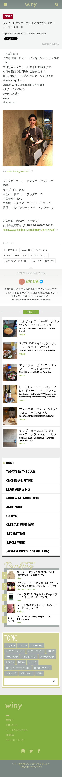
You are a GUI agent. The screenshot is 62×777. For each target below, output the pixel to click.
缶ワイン (10, 662)
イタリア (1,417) (11, 255)
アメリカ (23, 645)
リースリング (12, 656)
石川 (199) (37, 261)
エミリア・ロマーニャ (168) (35, 255)
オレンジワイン (29, 656)
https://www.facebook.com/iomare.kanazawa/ (28, 229)
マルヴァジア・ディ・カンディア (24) (17, 261)
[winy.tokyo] (31, 4)
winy (19, 578)
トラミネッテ (26, 673)
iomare (22, 334)
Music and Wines (18, 489)
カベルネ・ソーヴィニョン (18, 668)
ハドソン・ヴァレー (15, 651)
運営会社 (10, 720)
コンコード (11, 673)
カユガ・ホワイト (42, 668)
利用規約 (10, 735)
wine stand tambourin (26, 589)
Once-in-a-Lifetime (19, 480)
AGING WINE (14, 507)
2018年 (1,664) (10, 250)
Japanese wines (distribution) (27, 551)
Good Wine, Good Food (22, 498)
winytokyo (10, 645)
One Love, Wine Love (20, 524)
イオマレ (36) (41, 250)
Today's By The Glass (21, 471)
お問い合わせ (12, 725)
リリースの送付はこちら (17, 730)
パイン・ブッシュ (36, 651)
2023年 (21, 662)
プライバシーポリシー (16, 740)
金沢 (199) (49, 261)
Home (10, 462)
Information (15, 533)
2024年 (51, 651)
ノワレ (39, 673)
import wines (16, 542)
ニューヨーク (37, 645)
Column (11, 515)
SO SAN (20, 611)
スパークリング (47, 656)
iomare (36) (26, 250)
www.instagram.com (18, 171)
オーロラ (33, 662)
